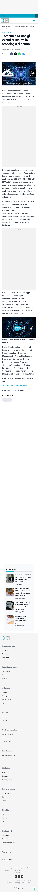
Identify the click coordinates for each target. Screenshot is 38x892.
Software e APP (7, 860)
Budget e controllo (7, 734)
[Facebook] (1, 16)
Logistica (4, 692)
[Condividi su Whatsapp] (19, 53)
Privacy (4, 759)
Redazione (5, 49)
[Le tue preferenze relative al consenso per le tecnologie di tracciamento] (35, 889)
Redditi (4, 821)
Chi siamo (7, 870)
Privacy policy (8, 868)
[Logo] (4, 20)
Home (3, 26)
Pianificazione (6, 671)
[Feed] (22, 876)
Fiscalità (5, 810)
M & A (4, 675)
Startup (4, 678)
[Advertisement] (19, 483)
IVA (3, 814)
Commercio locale (9, 646)
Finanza (5, 713)
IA (2, 856)
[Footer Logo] (19, 638)
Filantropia (5, 839)
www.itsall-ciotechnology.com (14, 386)
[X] (4, 15)
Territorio (5, 650)
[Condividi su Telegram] (23, 53)
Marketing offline (7, 780)
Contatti (27, 868)
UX (3, 703)
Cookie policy (18, 868)
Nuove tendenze (10, 26)
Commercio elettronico (9, 755)
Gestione (4, 720)
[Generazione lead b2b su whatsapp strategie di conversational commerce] (10, 579)
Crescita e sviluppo (9, 667)
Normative (5, 818)
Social (4, 801)
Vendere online (6, 699)
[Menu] (34, 20)
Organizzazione (7, 741)
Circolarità (5, 797)
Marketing (6, 768)
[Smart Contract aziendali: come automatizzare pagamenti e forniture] (10, 621)
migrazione (7, 400)
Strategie (5, 776)
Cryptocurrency (6, 793)
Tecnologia (6, 852)
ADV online (5, 772)
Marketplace (6, 696)
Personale (5, 738)
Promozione (5, 654)
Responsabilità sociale (8, 842)
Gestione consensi (17, 871)
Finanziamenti (6, 717)
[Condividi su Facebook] (11, 53)
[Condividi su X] (15, 53)
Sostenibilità (5, 657)
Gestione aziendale (9, 730)
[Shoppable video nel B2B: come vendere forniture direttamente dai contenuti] (10, 607)
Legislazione (7, 751)
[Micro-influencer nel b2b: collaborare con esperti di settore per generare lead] (10, 593)
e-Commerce (7, 688)
